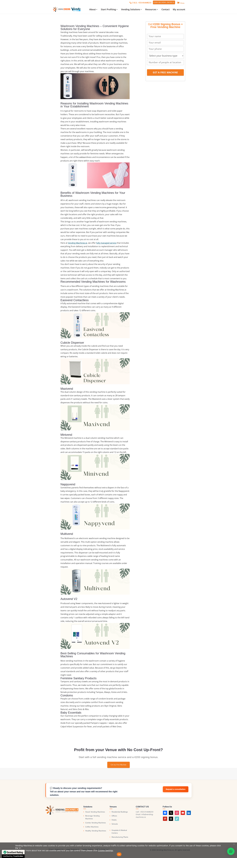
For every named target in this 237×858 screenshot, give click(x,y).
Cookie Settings (105, 850)
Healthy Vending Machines (95, 831)
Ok (119, 854)
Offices (114, 816)
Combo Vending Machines (95, 823)
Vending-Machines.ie (77, 243)
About (92, 10)
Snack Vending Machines (95, 812)
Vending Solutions (130, 10)
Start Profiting (108, 10)
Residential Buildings (120, 812)
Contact (165, 10)
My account (179, 10)
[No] (234, 844)
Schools (115, 824)
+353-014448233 (146, 812)
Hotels (114, 820)
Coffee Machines (92, 827)
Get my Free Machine (118, 765)
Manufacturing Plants (120, 837)
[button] (231, 851)
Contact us (175, 789)
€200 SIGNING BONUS (164, 2)
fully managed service (106, 243)
